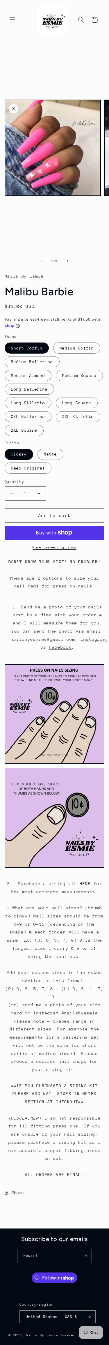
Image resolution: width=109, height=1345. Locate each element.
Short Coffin (27, 348)
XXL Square (24, 430)
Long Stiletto (28, 402)
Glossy (19, 454)
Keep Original (28, 468)
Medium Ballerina (32, 361)
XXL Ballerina (28, 416)
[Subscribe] (84, 1256)
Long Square (76, 402)
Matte (50, 454)
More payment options (54, 547)
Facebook (60, 647)
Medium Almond (28, 375)
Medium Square (79, 375)
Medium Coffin (77, 348)
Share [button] (18, 1192)
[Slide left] (41, 261)
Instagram (93, 639)
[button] (12, 20)
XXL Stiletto (78, 416)
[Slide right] (67, 261)
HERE (85, 883)
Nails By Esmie (42, 1335)
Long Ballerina (29, 389)
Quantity (14, 481)
